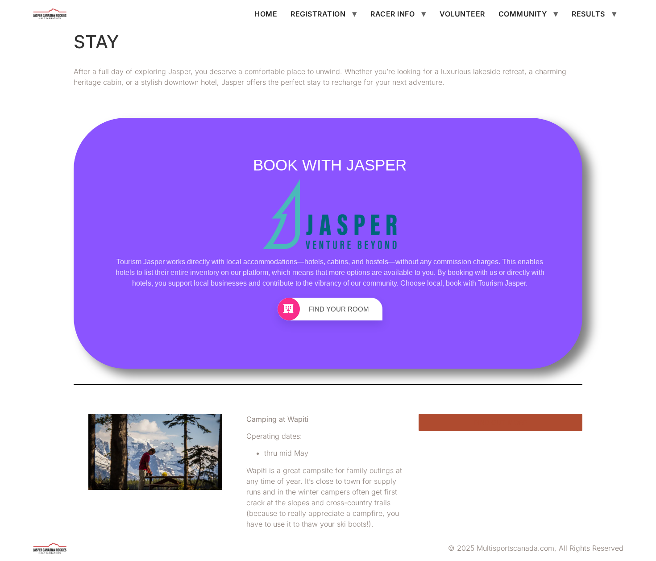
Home (265, 13)
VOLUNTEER (462, 13)
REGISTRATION (318, 13)
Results (588, 13)
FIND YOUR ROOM (339, 309)
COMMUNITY (522, 13)
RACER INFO (392, 13)
